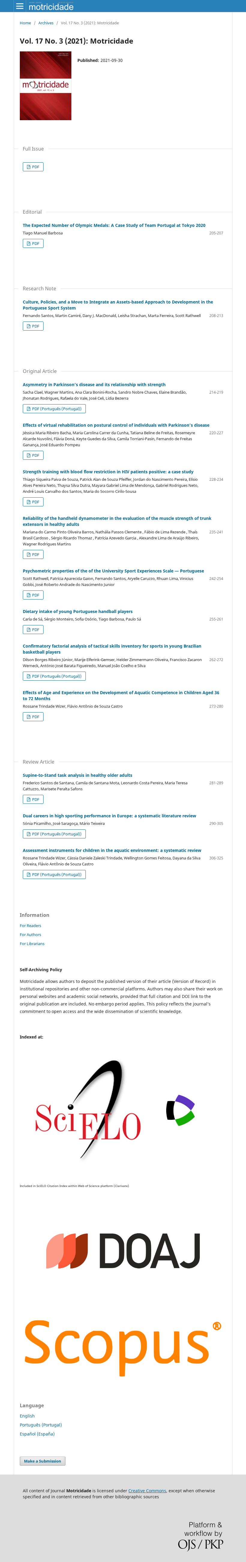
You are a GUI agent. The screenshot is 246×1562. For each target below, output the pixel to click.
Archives (45, 23)
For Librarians (32, 943)
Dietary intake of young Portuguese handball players (78, 611)
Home (25, 23)
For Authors (30, 934)
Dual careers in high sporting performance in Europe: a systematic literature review (109, 816)
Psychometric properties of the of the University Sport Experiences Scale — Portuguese (113, 571)
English (27, 1416)
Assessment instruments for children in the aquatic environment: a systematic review (112, 850)
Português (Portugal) (41, 1425)
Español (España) (37, 1434)
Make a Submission (42, 1461)
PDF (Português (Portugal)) (56, 408)
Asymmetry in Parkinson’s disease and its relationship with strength (94, 384)
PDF (35, 166)
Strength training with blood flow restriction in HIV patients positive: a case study (108, 471)
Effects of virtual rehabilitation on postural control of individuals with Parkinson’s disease (116, 425)
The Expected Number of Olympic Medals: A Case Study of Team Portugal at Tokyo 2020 (114, 225)
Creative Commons (147, 1490)
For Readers (30, 925)
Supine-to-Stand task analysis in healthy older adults (77, 775)
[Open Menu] (20, 6)
